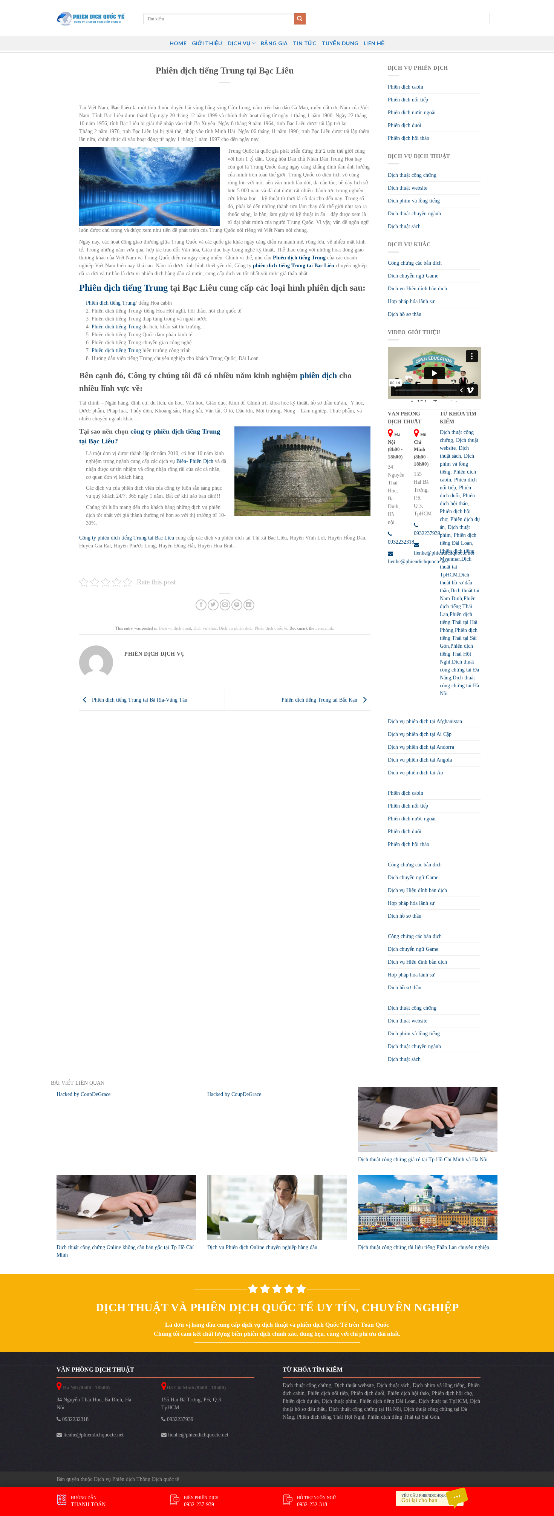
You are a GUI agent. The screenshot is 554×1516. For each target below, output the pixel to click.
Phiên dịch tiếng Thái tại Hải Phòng (458, 622)
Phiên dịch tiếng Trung (110, 303)
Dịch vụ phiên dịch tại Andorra (421, 747)
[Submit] (300, 19)
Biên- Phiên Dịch (194, 461)
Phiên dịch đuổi (404, 125)
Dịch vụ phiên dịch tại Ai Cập (419, 734)
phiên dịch (319, 375)
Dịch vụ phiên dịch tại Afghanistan (425, 721)
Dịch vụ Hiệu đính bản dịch (417, 288)
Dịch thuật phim (339, 1401)
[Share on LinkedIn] (248, 604)
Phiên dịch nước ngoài (412, 112)
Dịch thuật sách (404, 226)
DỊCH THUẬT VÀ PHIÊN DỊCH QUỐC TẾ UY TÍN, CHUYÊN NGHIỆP (277, 1307)
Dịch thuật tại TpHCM (455, 567)
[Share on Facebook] (201, 604)
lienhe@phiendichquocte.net (93, 1435)
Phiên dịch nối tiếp (408, 100)
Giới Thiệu (207, 43)
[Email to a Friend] (225, 604)
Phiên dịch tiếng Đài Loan (388, 1401)
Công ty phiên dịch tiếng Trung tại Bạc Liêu (126, 538)
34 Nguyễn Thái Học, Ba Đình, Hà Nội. (94, 1403)
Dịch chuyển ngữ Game (413, 276)
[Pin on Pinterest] (236, 604)
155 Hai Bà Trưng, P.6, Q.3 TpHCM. (191, 1403)
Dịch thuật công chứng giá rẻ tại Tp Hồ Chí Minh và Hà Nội (423, 1159)
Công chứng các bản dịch (415, 263)
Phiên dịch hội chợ (452, 1393)
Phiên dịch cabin (405, 87)
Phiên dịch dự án (301, 1401)
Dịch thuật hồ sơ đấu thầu (456, 582)
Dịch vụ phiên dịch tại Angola (420, 760)
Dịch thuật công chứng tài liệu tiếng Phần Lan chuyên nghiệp (423, 1247)
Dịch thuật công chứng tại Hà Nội (459, 685)
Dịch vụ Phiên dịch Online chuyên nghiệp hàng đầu (262, 1247)
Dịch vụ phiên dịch (236, 628)
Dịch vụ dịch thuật (175, 628)
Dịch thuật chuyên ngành (414, 213)
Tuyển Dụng (339, 43)
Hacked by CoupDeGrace (83, 1094)
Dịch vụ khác (205, 628)
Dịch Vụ (239, 43)
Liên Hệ (374, 43)
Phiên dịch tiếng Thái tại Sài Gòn (458, 638)
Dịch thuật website (407, 188)
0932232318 (75, 1419)
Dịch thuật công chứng (412, 175)
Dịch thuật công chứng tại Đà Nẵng (459, 670)
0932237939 (179, 1419)
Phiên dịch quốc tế (271, 628)
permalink (324, 628)
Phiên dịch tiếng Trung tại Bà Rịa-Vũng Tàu (138, 700)
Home (178, 43)
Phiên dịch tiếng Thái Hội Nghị (456, 654)
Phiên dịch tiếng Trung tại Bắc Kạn (320, 700)
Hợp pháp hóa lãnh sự (411, 301)
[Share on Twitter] (213, 604)
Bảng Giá (274, 43)
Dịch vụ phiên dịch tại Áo (415, 773)
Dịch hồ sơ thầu (404, 314)
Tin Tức (304, 43)
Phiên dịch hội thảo (408, 138)
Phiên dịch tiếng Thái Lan (458, 606)
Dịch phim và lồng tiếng (414, 201)
